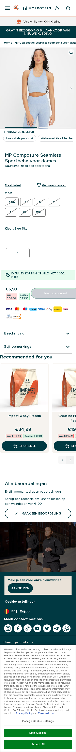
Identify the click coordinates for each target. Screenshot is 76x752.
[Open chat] (66, 628)
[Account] (57, 8)
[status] (17, 253)
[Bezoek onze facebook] (18, 628)
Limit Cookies (38, 732)
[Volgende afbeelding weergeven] (71, 88)
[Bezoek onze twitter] (47, 628)
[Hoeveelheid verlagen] (10, 253)
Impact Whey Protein (24, 416)
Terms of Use (46, 713)
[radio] (12, 201)
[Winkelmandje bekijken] (68, 8)
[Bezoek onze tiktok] (28, 628)
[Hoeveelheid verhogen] (24, 253)
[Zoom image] (71, 52)
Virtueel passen (54, 185)
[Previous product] (62, 460)
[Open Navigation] (7, 8)
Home (8, 42)
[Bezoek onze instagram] (8, 628)
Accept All (38, 744)
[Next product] (70, 460)
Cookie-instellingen (20, 601)
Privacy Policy (24, 713)
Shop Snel (27, 446)
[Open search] (16, 8)
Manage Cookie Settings (38, 721)
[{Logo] (37, 8)
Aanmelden (20, 588)
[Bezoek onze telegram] (57, 628)
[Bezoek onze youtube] (37, 628)
